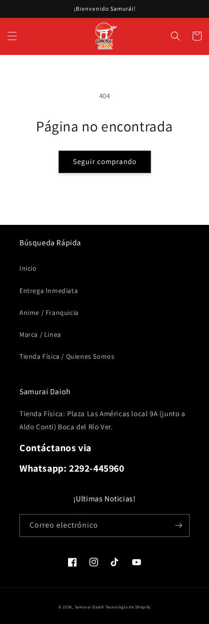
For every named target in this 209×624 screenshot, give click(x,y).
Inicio (28, 268)
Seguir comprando (105, 161)
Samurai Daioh (89, 606)
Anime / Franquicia (49, 312)
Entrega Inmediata (48, 290)
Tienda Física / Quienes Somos (66, 356)
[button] (12, 36)
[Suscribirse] (178, 525)
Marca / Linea (40, 334)
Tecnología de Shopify (128, 606)
